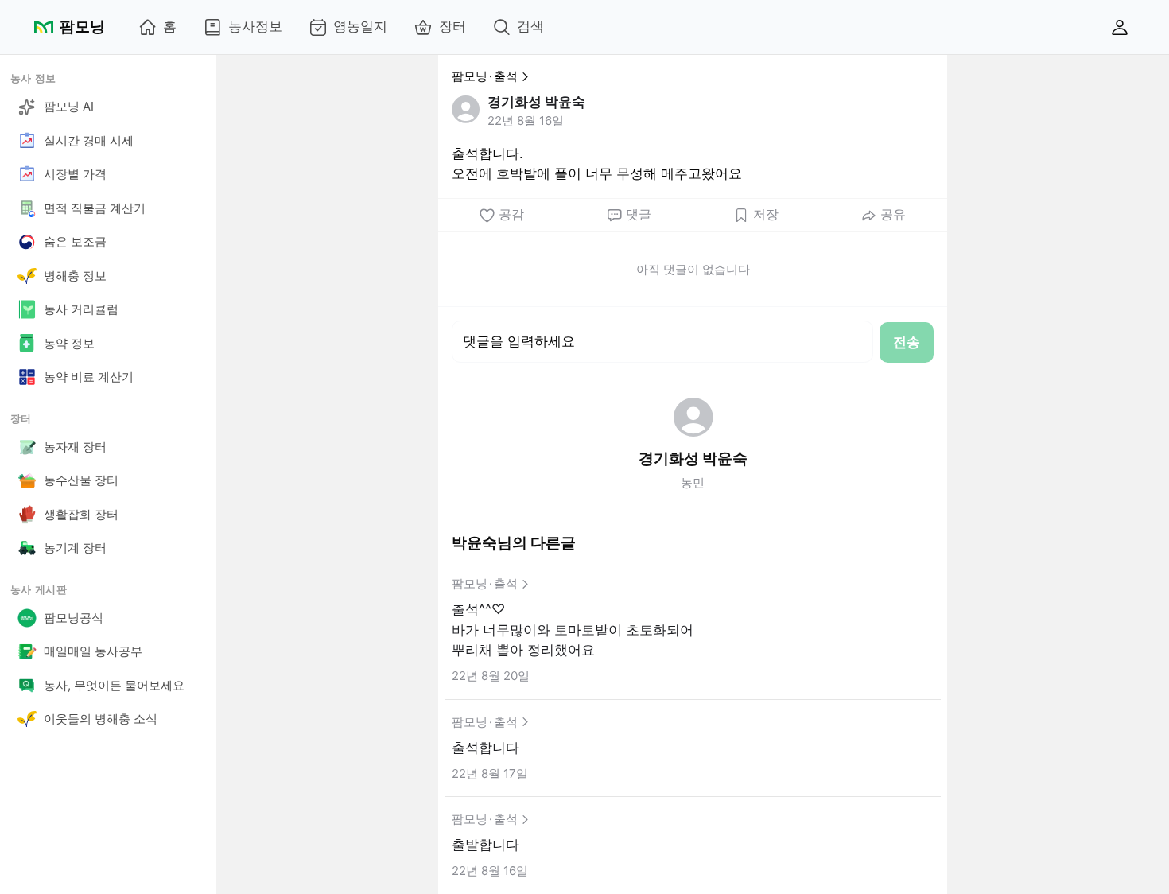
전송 (906, 342)
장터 (452, 26)
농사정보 (255, 26)
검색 (530, 26)
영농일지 (360, 26)
